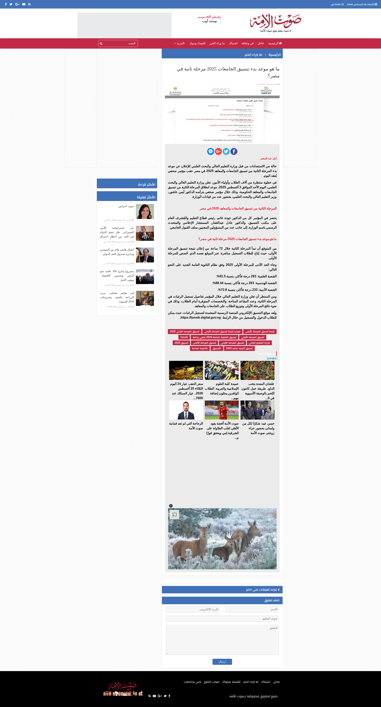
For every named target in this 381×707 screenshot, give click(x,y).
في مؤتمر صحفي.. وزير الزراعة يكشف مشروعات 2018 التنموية (117, 297)
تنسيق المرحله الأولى (252, 337)
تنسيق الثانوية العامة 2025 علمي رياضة (214, 337)
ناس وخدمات (192, 682)
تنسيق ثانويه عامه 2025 (239, 348)
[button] (171, 506)
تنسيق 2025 (181, 342)
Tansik (184, 337)
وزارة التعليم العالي (259, 342)
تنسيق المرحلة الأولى (204, 342)
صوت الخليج (211, 682)
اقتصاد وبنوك (197, 43)
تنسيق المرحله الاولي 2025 (184, 331)
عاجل (261, 43)
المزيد (180, 43)
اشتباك (233, 43)
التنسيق (217, 348)
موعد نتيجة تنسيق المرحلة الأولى (222, 331)
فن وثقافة (247, 43)
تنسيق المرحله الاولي (232, 342)
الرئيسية (273, 43)
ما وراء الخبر (217, 43)
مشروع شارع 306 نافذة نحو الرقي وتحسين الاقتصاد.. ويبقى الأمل (117, 275)
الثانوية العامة (200, 348)
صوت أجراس (126, 206)
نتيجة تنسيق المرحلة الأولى (260, 331)
